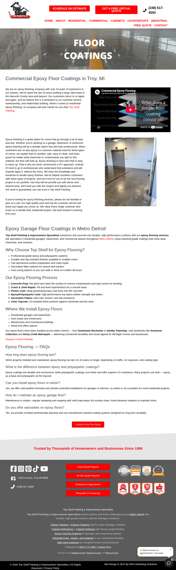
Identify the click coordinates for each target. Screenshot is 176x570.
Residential (77, 20)
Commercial (98, 20)
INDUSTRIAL (159, 20)
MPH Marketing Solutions (143, 564)
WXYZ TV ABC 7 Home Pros (95, 547)
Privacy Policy (51, 568)
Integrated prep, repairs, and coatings (73, 538)
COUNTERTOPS (137, 20)
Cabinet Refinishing (62, 529)
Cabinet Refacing (85, 529)
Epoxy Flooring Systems (68, 533)
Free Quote (143, 25)
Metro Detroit (106, 239)
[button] (98, 175)
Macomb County (94, 553)
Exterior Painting (80, 524)
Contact (160, 25)
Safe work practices (68, 542)
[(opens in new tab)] (141, 471)
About (60, 20)
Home (49, 20)
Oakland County (79, 553)
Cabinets (118, 20)
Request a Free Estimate (19, 339)
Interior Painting (59, 524)
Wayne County (112, 553)
